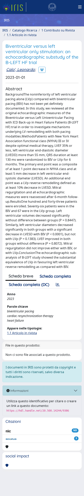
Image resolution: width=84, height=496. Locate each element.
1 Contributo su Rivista (58, 30)
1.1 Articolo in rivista (22, 35)
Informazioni (19, 391)
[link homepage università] (52, 7)
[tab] (58, 285)
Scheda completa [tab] (55, 276)
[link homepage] (14, 7)
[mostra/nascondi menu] (80, 7)
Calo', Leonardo (20, 69)
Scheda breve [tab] (21, 276)
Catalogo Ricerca (24, 30)
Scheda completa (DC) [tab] (29, 284)
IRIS (5, 30)
